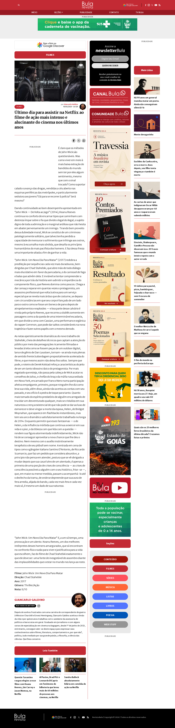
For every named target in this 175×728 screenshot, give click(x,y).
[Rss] (160, 5)
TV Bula (140, 12)
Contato (114, 12)
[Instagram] (149, 5)
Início (34, 12)
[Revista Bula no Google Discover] (130, 5)
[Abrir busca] (18, 5)
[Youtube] (156, 5)
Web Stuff (110, 624)
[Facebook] (145, 5)
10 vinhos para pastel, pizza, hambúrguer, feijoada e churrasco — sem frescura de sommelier (145, 293)
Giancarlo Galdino (71, 104)
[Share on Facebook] (74, 141)
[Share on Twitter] (79, 141)
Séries (110, 578)
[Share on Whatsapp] (84, 141)
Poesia (110, 615)
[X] (152, 5)
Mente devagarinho (143, 134)
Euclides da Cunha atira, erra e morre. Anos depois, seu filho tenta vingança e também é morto (146, 168)
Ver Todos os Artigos (25, 606)
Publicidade (86, 12)
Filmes (50, 54)
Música (110, 587)
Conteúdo (110, 559)
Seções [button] (57, 12)
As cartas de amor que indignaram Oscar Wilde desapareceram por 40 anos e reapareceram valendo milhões (146, 209)
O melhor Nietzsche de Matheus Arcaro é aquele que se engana (146, 329)
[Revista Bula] (87, 5)
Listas (110, 596)
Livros (110, 605)
